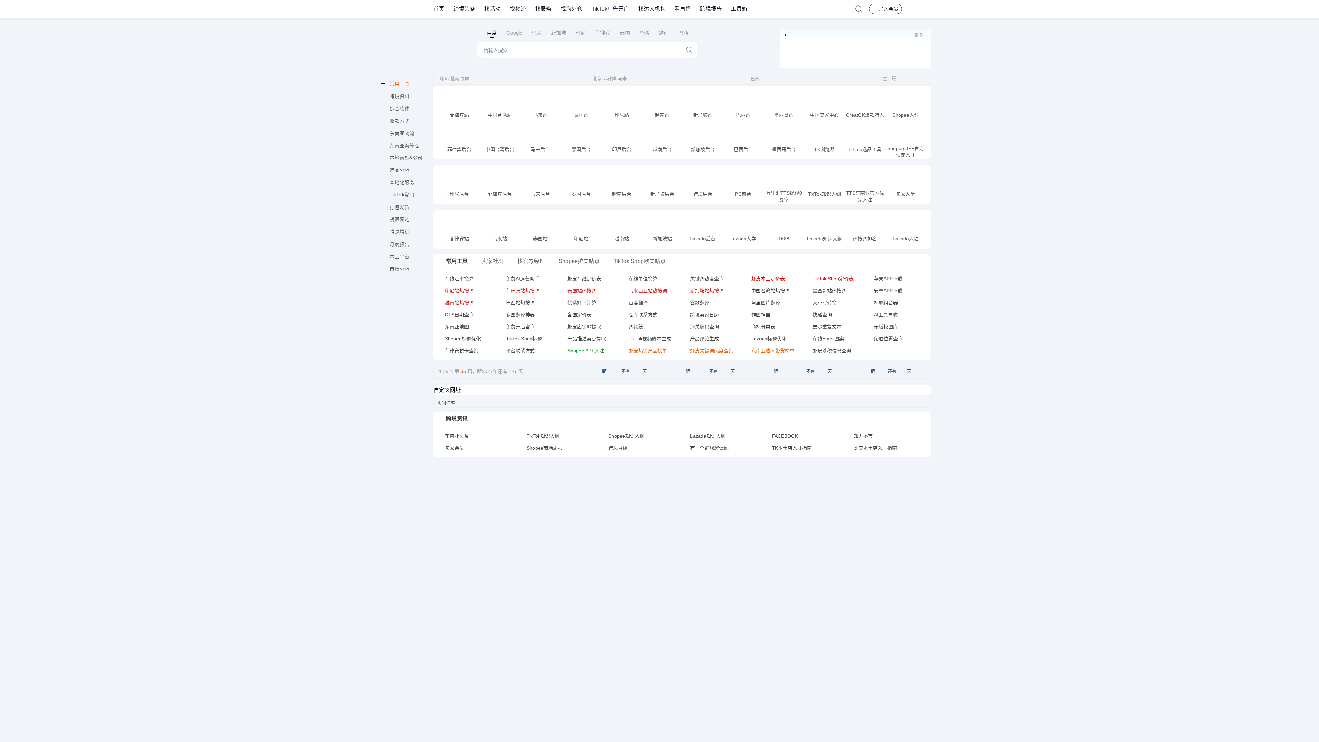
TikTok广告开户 (610, 9)
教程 (466, 116)
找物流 (518, 9)
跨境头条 (464, 9)
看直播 (683, 9)
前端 (453, 116)
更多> (918, 675)
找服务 (543, 9)
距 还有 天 (624, 371)
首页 (438, 9)
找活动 (492, 9)
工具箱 (739, 9)
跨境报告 (711, 9)
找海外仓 (572, 9)
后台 (466, 239)
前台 (493, 116)
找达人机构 (652, 9)
